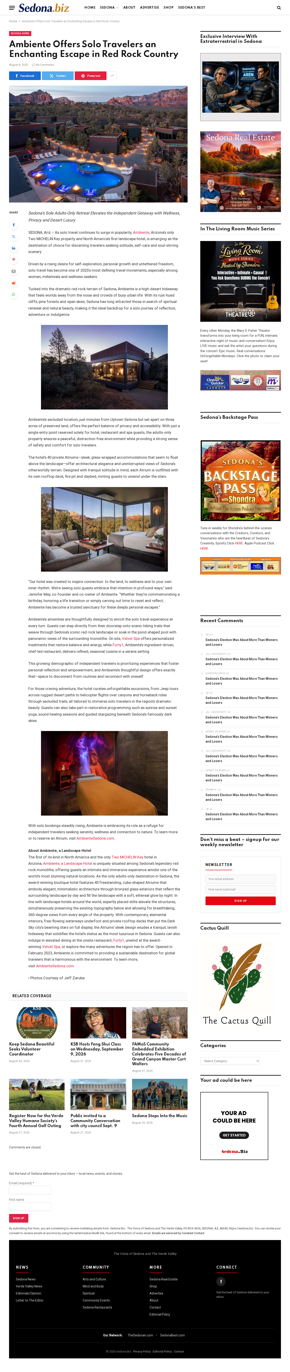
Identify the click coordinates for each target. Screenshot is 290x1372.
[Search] (278, 8)
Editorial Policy (160, 1314)
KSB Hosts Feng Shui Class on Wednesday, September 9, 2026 (96, 1049)
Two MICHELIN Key (127, 857)
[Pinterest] (13, 259)
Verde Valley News (29, 1286)
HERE (239, 543)
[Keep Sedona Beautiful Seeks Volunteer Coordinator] (37, 1022)
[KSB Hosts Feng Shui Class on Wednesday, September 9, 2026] (98, 1022)
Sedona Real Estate (164, 1279)
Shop (169, 7)
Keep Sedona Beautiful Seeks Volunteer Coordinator (31, 1049)
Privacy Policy (142, 1351)
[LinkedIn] (13, 248)
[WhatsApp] (13, 294)
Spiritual (88, 1293)
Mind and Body (93, 1286)
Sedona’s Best (191, 7)
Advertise (149, 7)
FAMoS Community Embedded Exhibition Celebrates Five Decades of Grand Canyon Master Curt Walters (159, 1054)
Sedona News (20, 33)
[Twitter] (13, 236)
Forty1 (118, 645)
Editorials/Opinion (28, 1293)
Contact (155, 1307)
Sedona (107, 7)
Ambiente (141, 232)
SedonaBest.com (172, 1335)
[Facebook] (13, 224)
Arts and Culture (94, 1279)
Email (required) (21, 1183)
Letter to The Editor (30, 1300)
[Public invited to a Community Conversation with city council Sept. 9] (98, 1094)
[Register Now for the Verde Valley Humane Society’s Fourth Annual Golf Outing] (37, 1094)
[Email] (13, 271)
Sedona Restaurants (97, 1307)
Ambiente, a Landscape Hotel (67, 863)
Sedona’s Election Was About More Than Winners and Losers (241, 642)
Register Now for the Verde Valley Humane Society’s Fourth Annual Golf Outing (36, 1121)
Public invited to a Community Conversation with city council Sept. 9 (95, 1121)
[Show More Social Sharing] (112, 75)
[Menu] (12, 8)
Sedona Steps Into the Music (159, 1116)
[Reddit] (13, 282)
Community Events (96, 1300)
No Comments (45, 64)
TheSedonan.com (140, 1335)
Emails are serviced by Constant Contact (178, 1233)
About (129, 7)
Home (90, 7)
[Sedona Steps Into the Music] (160, 1094)
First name (16, 1199)
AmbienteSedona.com (95, 838)
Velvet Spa (131, 638)
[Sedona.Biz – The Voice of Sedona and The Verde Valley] (44, 7)
